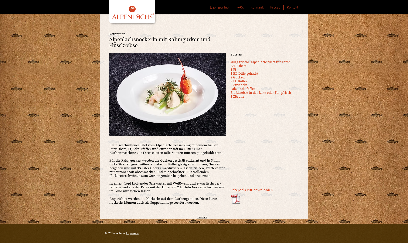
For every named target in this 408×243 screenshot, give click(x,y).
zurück (202, 217)
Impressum (132, 233)
